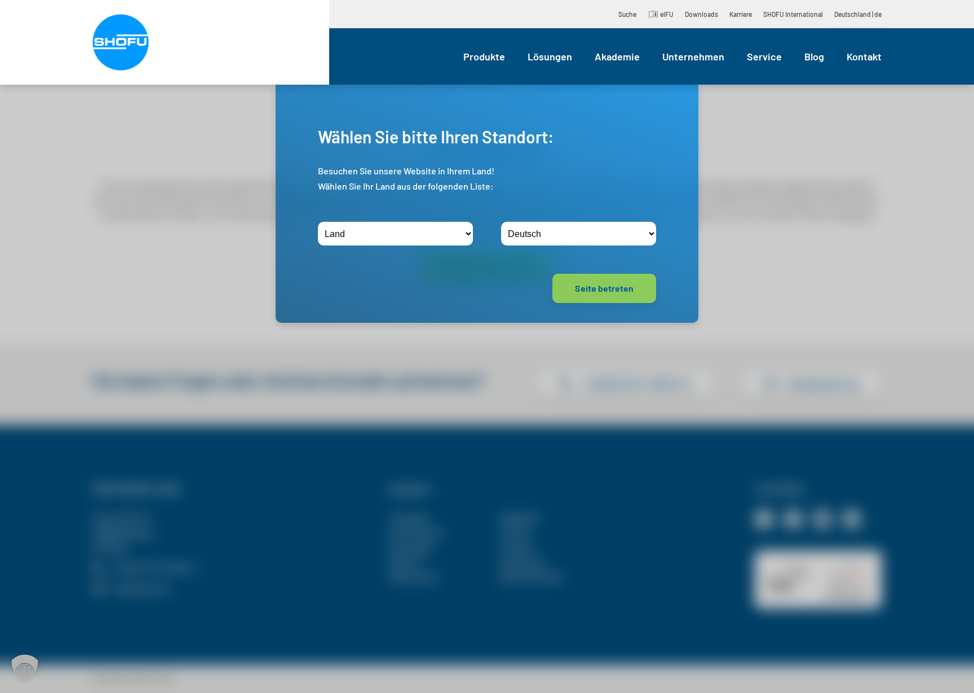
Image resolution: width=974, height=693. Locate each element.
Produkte (484, 56)
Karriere (740, 14)
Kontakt (864, 56)
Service (764, 56)
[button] (25, 668)
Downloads (701, 14)
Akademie (617, 56)
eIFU (667, 14)
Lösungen (550, 56)
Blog (814, 56)
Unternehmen (693, 56)
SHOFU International (793, 14)
